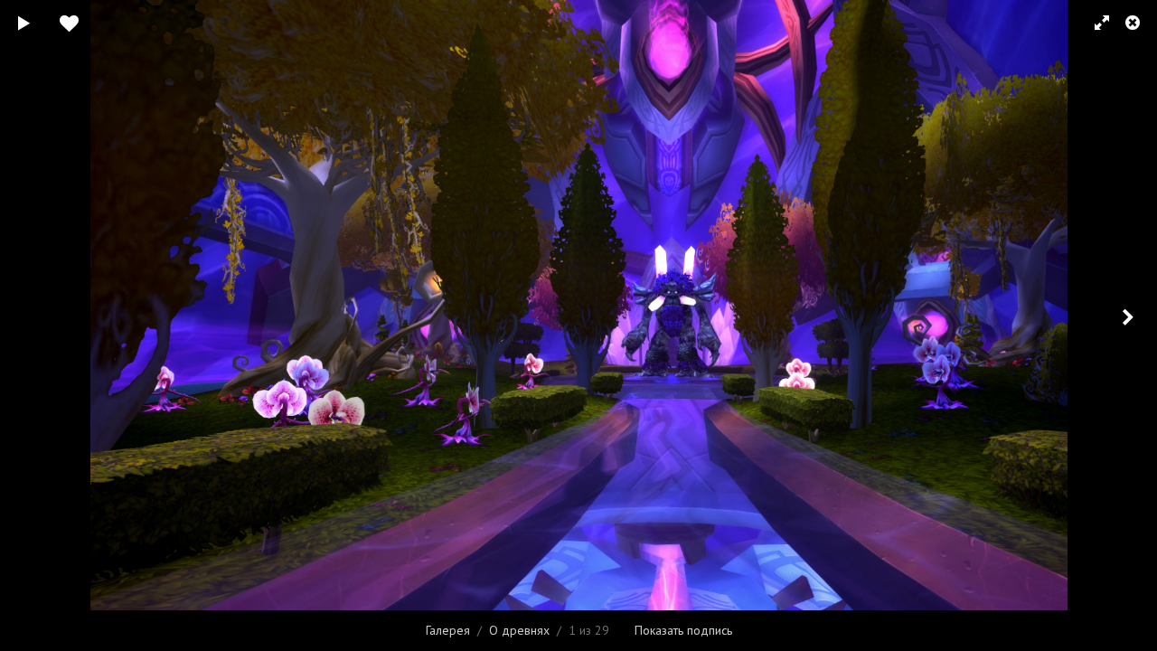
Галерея (448, 630)
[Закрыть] (1134, 22)
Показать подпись (683, 630)
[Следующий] (1130, 325)
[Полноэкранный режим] (1094, 22)
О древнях (519, 630)
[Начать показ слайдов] (24, 22)
